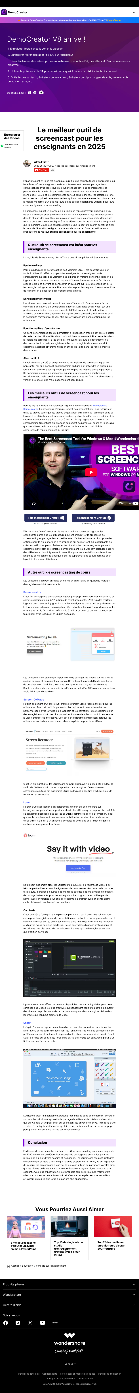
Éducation (27, 1265)
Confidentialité (49, 1373)
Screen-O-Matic (33, 699)
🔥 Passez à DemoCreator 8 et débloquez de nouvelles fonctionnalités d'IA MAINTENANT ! (69, 20)
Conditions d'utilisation (109, 1373)
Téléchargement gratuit (43, 517)
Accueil (15, 1265)
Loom (26, 802)
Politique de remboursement (61, 1378)
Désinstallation (85, 1378)
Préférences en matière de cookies (77, 1373)
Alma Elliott (41, 161)
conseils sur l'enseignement (81, 166)
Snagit (27, 1022)
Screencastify (32, 592)
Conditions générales (28, 1373)
